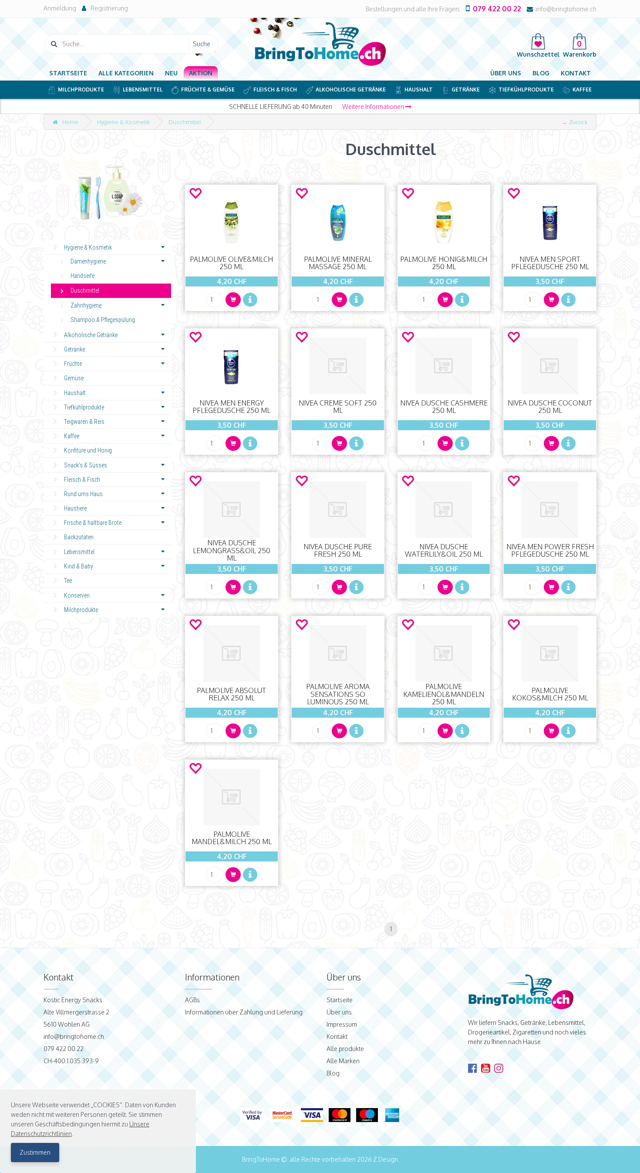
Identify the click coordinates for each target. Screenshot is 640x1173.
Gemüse (74, 378)
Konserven (77, 595)
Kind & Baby (78, 566)
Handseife (82, 275)
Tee (68, 580)
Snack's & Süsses (85, 465)
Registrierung (109, 8)
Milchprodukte (81, 89)
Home (70, 121)
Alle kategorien (126, 73)
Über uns (505, 73)
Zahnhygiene (86, 305)
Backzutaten (79, 537)
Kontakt (576, 73)
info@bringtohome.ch (566, 9)
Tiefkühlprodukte (526, 89)
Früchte (73, 363)
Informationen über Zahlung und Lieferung (244, 1012)
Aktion (200, 73)
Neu (171, 73)
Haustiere (75, 508)
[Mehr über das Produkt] (250, 300)
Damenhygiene (88, 261)
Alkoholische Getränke (351, 89)
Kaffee (582, 89)
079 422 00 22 (497, 8)
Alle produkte (345, 1048)
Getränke (465, 89)
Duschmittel (184, 121)
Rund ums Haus (83, 493)
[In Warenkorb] (233, 299)
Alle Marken (343, 1061)
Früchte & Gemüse (208, 89)
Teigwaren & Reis (84, 421)
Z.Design (385, 1159)
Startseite (68, 73)
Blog (540, 73)
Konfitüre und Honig (88, 450)
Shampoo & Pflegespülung (103, 319)
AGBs (192, 1000)
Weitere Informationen (373, 106)
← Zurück (574, 121)
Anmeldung (60, 8)
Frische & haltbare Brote (92, 522)
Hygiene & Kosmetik (123, 121)
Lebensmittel (142, 89)
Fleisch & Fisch (275, 89)
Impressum (342, 1024)
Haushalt (418, 89)
